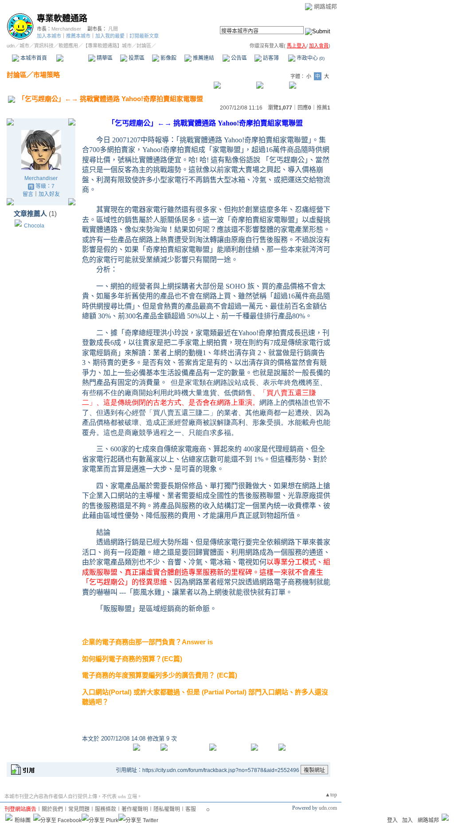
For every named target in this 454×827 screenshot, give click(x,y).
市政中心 (310, 58)
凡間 (113, 28)
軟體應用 (68, 45)
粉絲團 (23, 820)
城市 (24, 45)
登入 (392, 820)
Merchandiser (66, 28)
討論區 (72, 58)
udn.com (328, 808)
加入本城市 (49, 36)
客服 (190, 809)
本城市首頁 (33, 58)
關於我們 (52, 809)
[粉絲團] (8, 817)
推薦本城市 (78, 36)
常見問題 (79, 809)
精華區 (104, 58)
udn (11, 45)
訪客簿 (270, 58)
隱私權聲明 (166, 809)
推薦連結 (203, 58)
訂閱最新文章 (144, 36)
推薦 (323, 108)
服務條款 (105, 809)
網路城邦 (325, 6)
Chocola (34, 226)
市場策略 (46, 74)
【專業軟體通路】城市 (107, 45)
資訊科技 (44, 45)
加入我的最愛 (110, 36)
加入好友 (49, 194)
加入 (407, 820)
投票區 (136, 58)
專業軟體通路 (62, 18)
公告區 (238, 58)
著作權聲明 (134, 809)
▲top (331, 795)
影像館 (167, 58)
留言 (28, 194)
